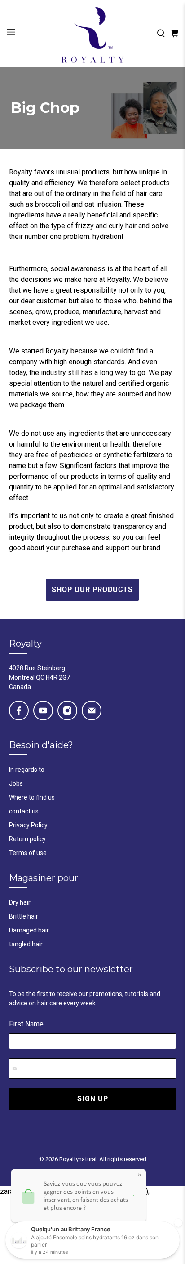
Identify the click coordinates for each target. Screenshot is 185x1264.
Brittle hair (23, 916)
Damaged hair (29, 930)
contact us (24, 811)
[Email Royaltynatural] (91, 710)
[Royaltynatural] (92, 33)
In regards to (26, 769)
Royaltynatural (78, 1159)
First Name (26, 1024)
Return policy (27, 839)
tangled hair (26, 944)
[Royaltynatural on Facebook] (18, 710)
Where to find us (32, 797)
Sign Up (92, 1098)
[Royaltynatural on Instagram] (67, 710)
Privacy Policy (28, 825)
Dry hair (20, 902)
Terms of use (28, 852)
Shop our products (92, 589)
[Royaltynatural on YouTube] (43, 710)
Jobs (16, 783)
